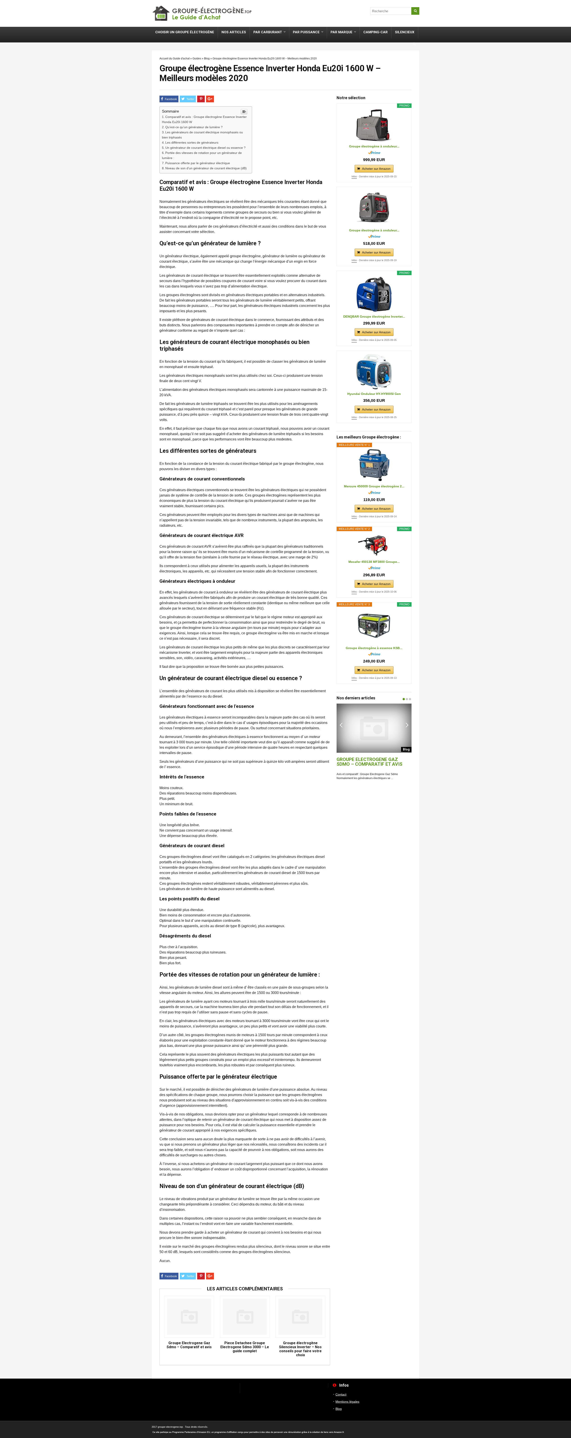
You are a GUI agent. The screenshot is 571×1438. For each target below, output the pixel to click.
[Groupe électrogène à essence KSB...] (374, 626)
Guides (196, 58)
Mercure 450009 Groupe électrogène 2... (374, 486)
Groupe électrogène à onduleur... (374, 146)
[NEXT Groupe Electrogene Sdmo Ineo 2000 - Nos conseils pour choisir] (566, 708)
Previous (341, 724)
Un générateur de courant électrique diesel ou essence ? (205, 147)
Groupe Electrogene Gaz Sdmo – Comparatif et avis (189, 1345)
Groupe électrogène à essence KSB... (374, 648)
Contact (340, 1394)
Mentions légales (347, 1401)
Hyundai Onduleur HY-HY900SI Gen (374, 394)
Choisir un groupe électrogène (184, 32)
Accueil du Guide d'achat (174, 58)
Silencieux (404, 32)
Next (407, 724)
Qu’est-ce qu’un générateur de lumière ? (194, 127)
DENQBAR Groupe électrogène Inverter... (374, 316)
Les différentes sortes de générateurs (191, 142)
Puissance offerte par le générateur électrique (197, 163)
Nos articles (233, 32)
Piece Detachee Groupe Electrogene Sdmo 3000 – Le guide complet (244, 1347)
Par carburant (267, 32)
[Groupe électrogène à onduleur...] (374, 125)
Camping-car (375, 32)
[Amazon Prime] (374, 152)
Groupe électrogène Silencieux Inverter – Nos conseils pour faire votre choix (300, 1349)
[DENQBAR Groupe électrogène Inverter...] (374, 294)
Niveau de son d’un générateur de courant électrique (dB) (206, 168)
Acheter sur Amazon (376, 168)
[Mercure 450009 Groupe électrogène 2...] (374, 465)
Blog (207, 58)
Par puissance (306, 32)
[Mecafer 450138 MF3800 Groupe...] (374, 545)
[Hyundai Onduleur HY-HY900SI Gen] (374, 372)
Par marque (341, 32)
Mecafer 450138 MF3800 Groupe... (374, 562)
